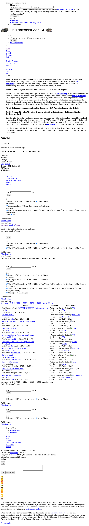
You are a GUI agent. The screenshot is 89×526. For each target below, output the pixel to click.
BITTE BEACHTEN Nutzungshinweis (33, 308)
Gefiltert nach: (6, 219)
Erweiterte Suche (16, 43)
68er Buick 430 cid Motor (11, 375)
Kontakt (8, 440)
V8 (6, 310)
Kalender (9, 65)
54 (28, 303)
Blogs (8, 51)
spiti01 (64, 330)
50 (19, 303)
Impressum (10, 445)
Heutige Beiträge (12, 61)
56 (33, 303)
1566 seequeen (10, 357)
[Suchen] (6, 45)
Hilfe (7, 438)
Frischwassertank (8, 315)
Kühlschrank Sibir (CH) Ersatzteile (14, 348)
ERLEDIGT (5, 164)
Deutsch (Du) (15, 430)
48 (15, 303)
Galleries (9, 57)
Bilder (8, 182)
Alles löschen (6, 221)
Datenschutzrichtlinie (33, 509)
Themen (9, 176)
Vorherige (4, 225)
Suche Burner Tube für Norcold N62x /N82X (18, 321)
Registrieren (14, 20)
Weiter (17, 225)
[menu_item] (44, 477)
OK (3, 463)
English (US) (15, 432)
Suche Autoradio (8, 355)
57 (35, 303)
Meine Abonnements (13, 180)
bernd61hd (66, 317)
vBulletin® (14, 453)
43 (12, 303)
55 (31, 303)
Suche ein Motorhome (10, 362)
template (12, 225)
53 (26, 303)
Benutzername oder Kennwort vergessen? (25, 23)
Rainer (7, 344)
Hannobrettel (67, 377)
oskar (7, 317)
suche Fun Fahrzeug (9, 328)
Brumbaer (66, 350)
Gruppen (9, 55)
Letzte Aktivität (11, 178)
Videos (8, 185)
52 (24, 303)
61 (40, 303)
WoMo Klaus (10, 350)
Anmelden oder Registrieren (16, 3)
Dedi (7, 377)
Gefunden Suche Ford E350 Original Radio (18, 342)
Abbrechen (10, 472)
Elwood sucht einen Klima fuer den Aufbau (18, 335)
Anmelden (14, 16)
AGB (8, 436)
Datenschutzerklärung (65, 9)
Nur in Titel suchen (20, 38)
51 (21, 303)
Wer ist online (11, 63)
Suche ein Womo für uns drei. (13, 369)
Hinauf (8, 447)
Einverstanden (6, 523)
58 (38, 303)
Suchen (13, 40)
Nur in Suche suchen (37, 38)
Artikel (8, 53)
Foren (8, 49)
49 (17, 303)
